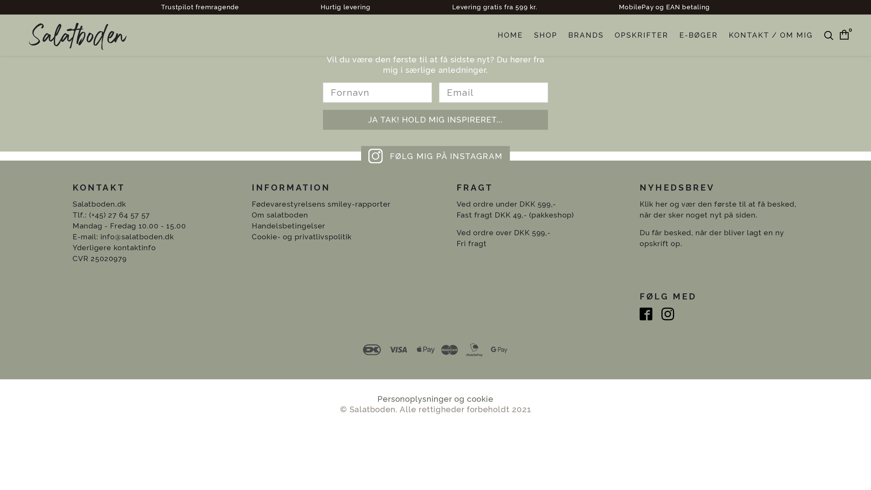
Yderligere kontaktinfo (114, 247)
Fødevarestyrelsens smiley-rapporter (321, 204)
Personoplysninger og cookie (435, 399)
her (662, 204)
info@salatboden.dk (137, 237)
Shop (545, 35)
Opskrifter (641, 35)
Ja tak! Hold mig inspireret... (435, 119)
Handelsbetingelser (288, 226)
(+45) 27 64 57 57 (119, 215)
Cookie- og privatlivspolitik (302, 237)
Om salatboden (280, 215)
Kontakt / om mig (771, 35)
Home (510, 35)
